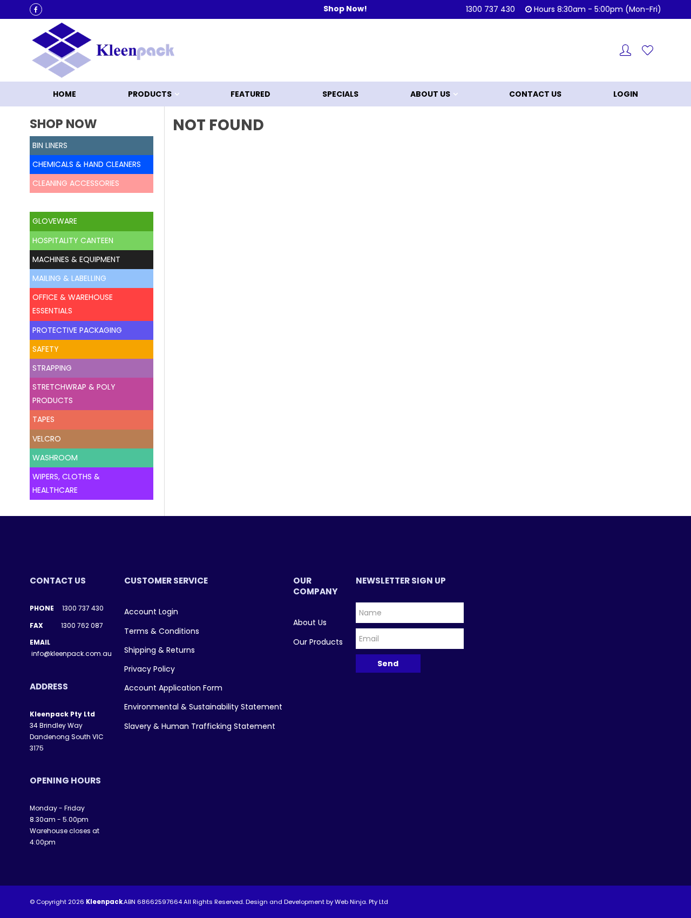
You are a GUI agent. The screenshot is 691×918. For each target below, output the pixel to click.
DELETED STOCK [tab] (61, 202)
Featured (250, 94)
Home (64, 94)
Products (150, 94)
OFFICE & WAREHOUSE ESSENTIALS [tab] (72, 304)
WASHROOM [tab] (55, 457)
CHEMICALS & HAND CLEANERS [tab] (86, 164)
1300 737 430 (83, 608)
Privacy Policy (149, 669)
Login (625, 94)
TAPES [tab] (43, 419)
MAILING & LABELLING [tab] (69, 278)
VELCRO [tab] (46, 438)
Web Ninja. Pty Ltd (361, 901)
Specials (340, 94)
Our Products (318, 641)
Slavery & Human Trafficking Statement (199, 726)
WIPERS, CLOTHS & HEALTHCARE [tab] (66, 483)
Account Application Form (173, 687)
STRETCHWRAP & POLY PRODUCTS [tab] (74, 393)
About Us (430, 94)
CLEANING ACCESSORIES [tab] (75, 183)
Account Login (151, 611)
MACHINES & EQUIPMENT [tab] (76, 259)
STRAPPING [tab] (52, 368)
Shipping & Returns (159, 650)
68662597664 (159, 901)
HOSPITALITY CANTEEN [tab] (72, 240)
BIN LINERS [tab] (49, 145)
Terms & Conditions (161, 631)
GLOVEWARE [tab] (54, 221)
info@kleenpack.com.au (71, 653)
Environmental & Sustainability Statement (203, 706)
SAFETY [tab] (45, 349)
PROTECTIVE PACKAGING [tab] (77, 330)
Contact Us (535, 94)
